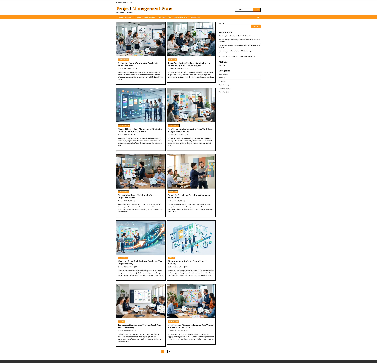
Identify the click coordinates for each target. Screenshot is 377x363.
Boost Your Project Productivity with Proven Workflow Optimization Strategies (189, 64)
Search (221, 23)
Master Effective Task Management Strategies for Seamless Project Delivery (140, 130)
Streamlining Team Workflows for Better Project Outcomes (137, 196)
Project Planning (124, 17)
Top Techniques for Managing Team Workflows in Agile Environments (190, 130)
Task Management (180, 17)
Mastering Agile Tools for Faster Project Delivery (187, 262)
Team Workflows (164, 17)
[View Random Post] (258, 17)
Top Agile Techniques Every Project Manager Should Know (189, 196)
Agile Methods (149, 17)
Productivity (195, 17)
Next (169, 351)
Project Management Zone (144, 8)
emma (121, 68)
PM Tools (137, 17)
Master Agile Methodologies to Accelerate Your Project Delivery (140, 262)
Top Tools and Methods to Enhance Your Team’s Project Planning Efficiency (190, 326)
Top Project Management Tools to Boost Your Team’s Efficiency (139, 326)
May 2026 (222, 65)
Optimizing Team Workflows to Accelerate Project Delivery (138, 64)
